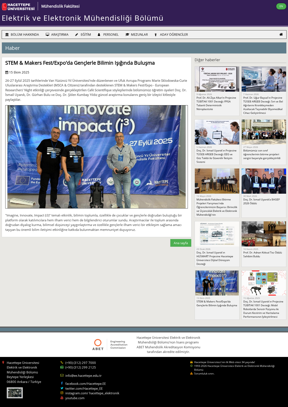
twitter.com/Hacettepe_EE (84, 388)
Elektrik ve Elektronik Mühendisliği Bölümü (83, 18)
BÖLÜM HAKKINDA (24, 34)
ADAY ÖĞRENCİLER (173, 34)
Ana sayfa (181, 243)
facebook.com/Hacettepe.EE (85, 383)
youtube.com (75, 398)
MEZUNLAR (139, 34)
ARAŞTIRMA (59, 34)
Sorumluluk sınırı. (204, 373)
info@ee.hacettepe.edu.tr (83, 375)
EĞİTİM (85, 34)
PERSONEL (110, 34)
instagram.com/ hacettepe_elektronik (92, 393)
